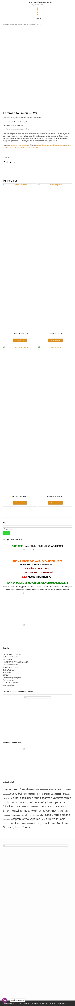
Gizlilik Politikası (8, 670)
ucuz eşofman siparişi (30, 147)
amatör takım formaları (17, 789)
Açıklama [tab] (7, 157)
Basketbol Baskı (55, 789)
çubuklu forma (21, 827)
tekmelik (43, 815)
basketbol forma (20, 793)
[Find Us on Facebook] (25, 2)
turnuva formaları (56, 819)
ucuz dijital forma (13, 823)
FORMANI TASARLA (10, 667)
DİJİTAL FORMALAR (10, 657)
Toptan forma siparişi (8, 819)
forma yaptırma (56, 802)
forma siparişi (38, 802)
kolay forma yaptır (41, 810)
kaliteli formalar (21, 810)
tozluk (43, 819)
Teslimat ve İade (8, 685)
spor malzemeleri (17, 815)
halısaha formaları (49, 806)
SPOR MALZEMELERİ (11, 683)
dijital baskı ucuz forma (27, 798)
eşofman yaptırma (52, 798)
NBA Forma (57, 810)
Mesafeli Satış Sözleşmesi (12, 677)
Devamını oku (20, 340)
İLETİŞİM (6, 675)
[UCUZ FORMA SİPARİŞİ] (37, 11)
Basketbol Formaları (40, 793)
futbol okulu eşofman (57, 145)
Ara (6, 533)
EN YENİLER (7, 659)
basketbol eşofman (42, 145)
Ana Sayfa (6, 24)
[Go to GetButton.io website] (5, 1004)
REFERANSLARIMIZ (11, 664)
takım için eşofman (16, 147)
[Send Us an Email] (23, 2)
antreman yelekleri (39, 789)
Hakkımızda (7, 672)
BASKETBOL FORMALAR (12, 654)
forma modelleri (19, 802)
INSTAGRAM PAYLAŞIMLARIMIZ (16, 662)
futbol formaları (12, 806)
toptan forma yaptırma (26, 819)
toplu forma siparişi (59, 815)
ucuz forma (48, 823)
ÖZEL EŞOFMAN (9, 680)
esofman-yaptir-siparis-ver (17, 24)
